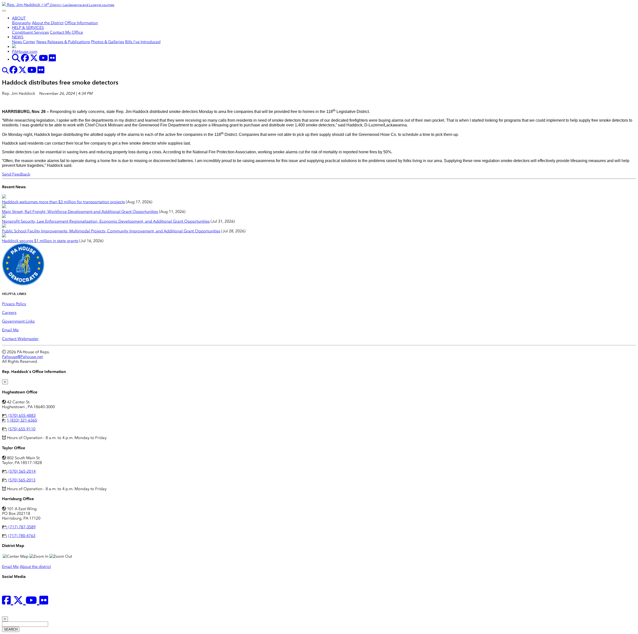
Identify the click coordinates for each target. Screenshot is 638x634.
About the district (35, 566)
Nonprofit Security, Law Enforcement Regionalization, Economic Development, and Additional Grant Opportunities (106, 221)
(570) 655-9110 (21, 429)
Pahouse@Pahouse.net (22, 356)
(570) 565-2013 (21, 480)
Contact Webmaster (20, 338)
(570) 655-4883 (22, 415)
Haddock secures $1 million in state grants (40, 240)
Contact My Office (66, 32)
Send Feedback (16, 174)
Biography (21, 22)
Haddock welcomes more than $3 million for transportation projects (63, 201)
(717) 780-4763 (21, 535)
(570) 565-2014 (22, 471)
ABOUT (19, 18)
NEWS (17, 37)
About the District (48, 22)
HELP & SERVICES (28, 27)
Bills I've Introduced (142, 41)
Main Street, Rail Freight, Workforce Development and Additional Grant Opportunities (80, 211)
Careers (9, 312)
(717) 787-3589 (22, 527)
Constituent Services (30, 32)
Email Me (10, 330)
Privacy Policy (14, 303)
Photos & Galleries (107, 41)
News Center (23, 41)
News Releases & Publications (63, 41)
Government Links (18, 321)
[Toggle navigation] (4, 10)
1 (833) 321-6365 (22, 420)
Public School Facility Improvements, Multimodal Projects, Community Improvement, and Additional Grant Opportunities (111, 231)
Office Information (81, 22)
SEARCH (10, 629)
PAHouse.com (24, 51)
